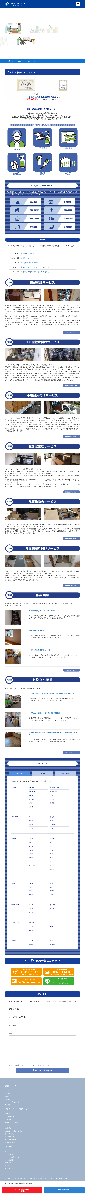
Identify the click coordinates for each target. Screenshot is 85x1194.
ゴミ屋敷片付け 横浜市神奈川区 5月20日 (42, 611)
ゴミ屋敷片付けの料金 (11, 1139)
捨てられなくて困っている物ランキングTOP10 (44, 713)
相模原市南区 (32, 791)
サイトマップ (9, 1168)
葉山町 (31, 912)
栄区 (51, 854)
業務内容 (7, 1096)
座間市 (52, 799)
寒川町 (31, 820)
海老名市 (31, 799)
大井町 (31, 926)
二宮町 (31, 828)
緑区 (51, 865)
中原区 (31, 887)
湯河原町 (52, 944)
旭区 (51, 842)
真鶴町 (31, 944)
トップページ (9, 1090)
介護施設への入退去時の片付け (14, 1131)
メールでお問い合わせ (22, 1190)
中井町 (52, 922)
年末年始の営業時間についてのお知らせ (36, 272)
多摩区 (31, 895)
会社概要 (7, 1093)
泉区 (30, 873)
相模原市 (31, 787)
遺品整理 (20, 773)
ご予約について (27, 258)
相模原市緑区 (54, 791)
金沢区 (52, 850)
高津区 (52, 891)
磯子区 (52, 846)
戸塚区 (52, 838)
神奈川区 (31, 850)
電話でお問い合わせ (64, 1190)
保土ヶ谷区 (32, 865)
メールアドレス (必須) (17, 1017)
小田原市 (31, 940)
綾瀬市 (31, 803)
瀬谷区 (31, 846)
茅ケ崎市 (52, 824)
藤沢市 (31, 824)
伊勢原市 (52, 817)
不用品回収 (65, 773)
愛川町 (52, 803)
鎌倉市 (31, 905)
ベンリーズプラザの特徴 (12, 1102)
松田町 (52, 926)
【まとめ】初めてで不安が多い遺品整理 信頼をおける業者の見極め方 (51, 693)
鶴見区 (52, 858)
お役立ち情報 (9, 1151)
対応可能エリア (9, 1099)
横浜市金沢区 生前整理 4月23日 (39, 650)
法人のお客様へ (9, 1154)
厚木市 (31, 795)
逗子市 (52, 908)
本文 (10, 1033)
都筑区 (31, 858)
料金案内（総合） (10, 1134)
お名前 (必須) (14, 1009)
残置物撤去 (8, 1128)
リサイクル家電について (12, 1157)
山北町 (52, 930)
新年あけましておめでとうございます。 (36, 267)
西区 (51, 861)
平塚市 (52, 820)
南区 (30, 869)
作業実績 (7, 1105)
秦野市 (31, 817)
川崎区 (52, 883)
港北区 (52, 869)
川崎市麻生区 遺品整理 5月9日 (39, 630)
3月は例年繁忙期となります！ (32, 262)
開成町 (31, 930)
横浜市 (31, 838)
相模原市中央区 (54, 787)
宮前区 (52, 895)
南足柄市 (31, 922)
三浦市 (31, 908)
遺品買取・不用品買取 (11, 1122)
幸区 (30, 891)
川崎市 (31, 883)
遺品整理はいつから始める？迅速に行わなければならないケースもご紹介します (54, 733)
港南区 (31, 854)
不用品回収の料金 (10, 1142)
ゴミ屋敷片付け (9, 1116)
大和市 (52, 795)
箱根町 (52, 940)
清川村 (31, 807)
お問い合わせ (9, 1163)
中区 (30, 861)
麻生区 (52, 887)
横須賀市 (52, 905)
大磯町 (52, 828)
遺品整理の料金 (9, 1136)
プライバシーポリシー (11, 1165)
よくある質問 (9, 1160)
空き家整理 (8, 1125)
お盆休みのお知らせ (28, 253)
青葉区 (31, 842)
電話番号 (12, 1025)
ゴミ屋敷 (42, 773)
